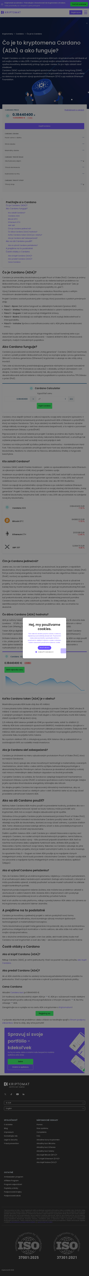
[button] (44, 652)
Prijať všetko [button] (44, 648)
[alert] (44, 638)
